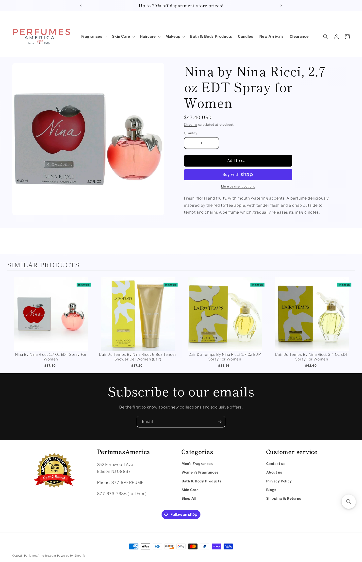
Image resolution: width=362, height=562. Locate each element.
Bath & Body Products (201, 481)
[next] (350, 323)
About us (274, 472)
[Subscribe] (219, 421)
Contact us (275, 463)
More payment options (238, 186)
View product (50, 319)
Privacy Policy (279, 481)
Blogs (271, 489)
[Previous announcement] (80, 5)
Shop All (189, 498)
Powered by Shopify (71, 555)
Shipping (190, 124)
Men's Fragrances (197, 463)
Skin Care (189, 489)
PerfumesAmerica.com (40, 555)
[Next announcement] (281, 5)
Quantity (190, 133)
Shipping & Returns (283, 498)
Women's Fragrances (199, 472)
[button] (93, 36)
